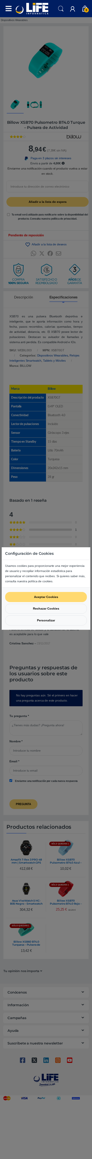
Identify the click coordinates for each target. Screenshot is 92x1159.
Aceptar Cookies (46, 597)
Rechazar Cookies (46, 608)
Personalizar (46, 620)
